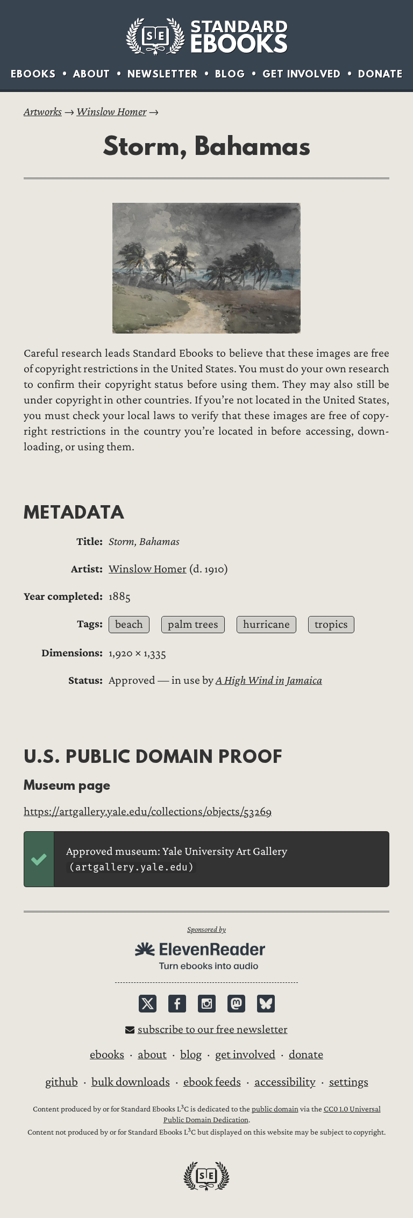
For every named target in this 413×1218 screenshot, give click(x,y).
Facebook (177, 1003)
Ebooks (33, 74)
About (91, 74)
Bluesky (266, 1003)
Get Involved (301, 74)
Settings (348, 1082)
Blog (230, 74)
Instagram (207, 1003)
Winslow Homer (111, 111)
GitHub (61, 1082)
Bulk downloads (130, 1082)
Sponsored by (206, 929)
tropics (331, 624)
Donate (380, 74)
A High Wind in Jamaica (269, 680)
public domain (275, 1109)
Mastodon (236, 1003)
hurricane (266, 624)
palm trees (193, 624)
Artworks (43, 111)
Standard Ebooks (206, 36)
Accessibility (285, 1082)
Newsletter (162, 74)
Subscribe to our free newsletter (213, 1029)
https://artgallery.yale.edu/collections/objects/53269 (148, 811)
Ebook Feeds (212, 1082)
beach (129, 624)
